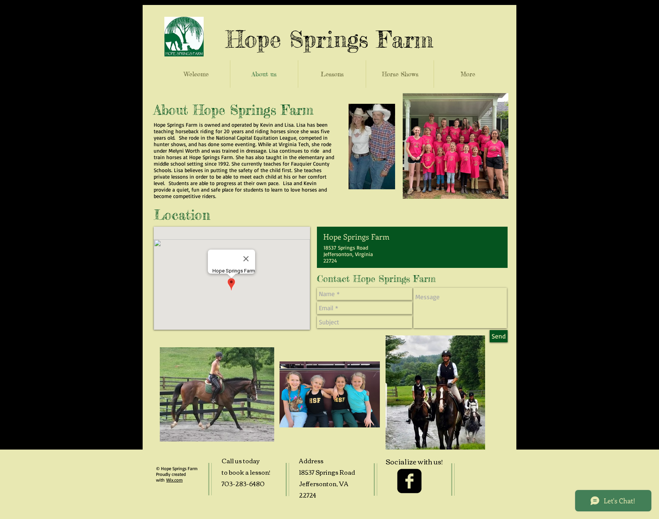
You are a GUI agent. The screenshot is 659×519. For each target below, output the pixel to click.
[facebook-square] (409, 481)
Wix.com (174, 480)
